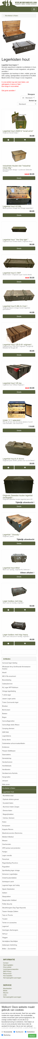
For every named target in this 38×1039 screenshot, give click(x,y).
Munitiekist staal (8, 795)
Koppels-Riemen (7, 829)
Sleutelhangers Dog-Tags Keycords (14, 908)
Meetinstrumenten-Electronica (12, 833)
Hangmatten (6, 777)
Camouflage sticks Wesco (10, 725)
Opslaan (32, 1036)
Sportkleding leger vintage (11, 870)
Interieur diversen (8, 818)
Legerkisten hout (8, 792)
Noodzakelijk (8, 1032)
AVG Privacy (7, 971)
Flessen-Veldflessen (9, 751)
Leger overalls (7, 855)
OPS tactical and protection (11, 848)
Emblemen (5, 747)
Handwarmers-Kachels (9, 773)
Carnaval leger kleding (9, 663)
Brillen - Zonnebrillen (9, 949)
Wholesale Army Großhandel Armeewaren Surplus (16, 667)
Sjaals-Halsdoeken (8, 889)
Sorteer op (32, 100)
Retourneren (7, 973)
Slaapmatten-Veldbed (9, 900)
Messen (4, 840)
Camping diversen (8, 728)
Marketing (7, 1035)
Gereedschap (6, 758)
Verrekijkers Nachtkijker (10, 941)
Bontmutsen (6, 710)
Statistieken (31, 1032)
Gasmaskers (6, 754)
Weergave (31, 94)
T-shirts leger (6, 695)
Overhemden (6, 844)
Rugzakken (6, 867)
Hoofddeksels (6, 766)
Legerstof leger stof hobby (11, 885)
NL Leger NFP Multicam (10, 687)
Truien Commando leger (10, 702)
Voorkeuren (19, 1032)
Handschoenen (7, 762)
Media (5, 990)
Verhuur (4, 934)
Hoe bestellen (7, 976)
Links (5, 995)
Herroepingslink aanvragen (12, 978)
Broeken (5, 706)
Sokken (4, 893)
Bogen (4, 717)
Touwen (4, 919)
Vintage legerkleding (9, 691)
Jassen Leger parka (9, 698)
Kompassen (6, 825)
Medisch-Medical (8, 837)
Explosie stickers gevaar (11, 799)
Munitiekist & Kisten (8, 788)
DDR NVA (5, 732)
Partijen (4, 852)
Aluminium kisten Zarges (11, 807)
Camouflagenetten (8, 721)
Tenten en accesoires (9, 922)
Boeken (4, 713)
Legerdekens (6, 736)
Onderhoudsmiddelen (9, 878)
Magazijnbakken (8, 814)
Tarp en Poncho (7, 915)
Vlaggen (5, 937)
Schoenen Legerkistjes (9, 874)
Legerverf (5, 926)
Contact (5, 963)
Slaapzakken (6, 896)
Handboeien (6, 769)
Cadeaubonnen (7, 684)
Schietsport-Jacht (8, 881)
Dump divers (6, 739)
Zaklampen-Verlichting (9, 945)
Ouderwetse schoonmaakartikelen (13, 743)
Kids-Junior (6, 784)
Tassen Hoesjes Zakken (10, 911)
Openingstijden (8, 965)
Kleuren (5, 993)
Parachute (5, 859)
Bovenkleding (6, 680)
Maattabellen (7, 988)
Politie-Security (7, 904)
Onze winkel (7, 967)
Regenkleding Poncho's (10, 863)
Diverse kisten (7, 810)
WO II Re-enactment (9, 676)
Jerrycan (5, 781)
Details (19, 178)
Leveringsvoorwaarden (10, 969)
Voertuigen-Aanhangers (10, 930)
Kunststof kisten (8, 803)
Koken (4, 822)
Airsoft (4, 672)
